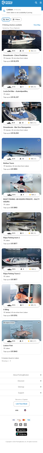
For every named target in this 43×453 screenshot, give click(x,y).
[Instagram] (25, 425)
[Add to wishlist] (38, 32)
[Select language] (25, 410)
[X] (20, 425)
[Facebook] (16, 425)
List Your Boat (21, 404)
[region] (21, 51)
